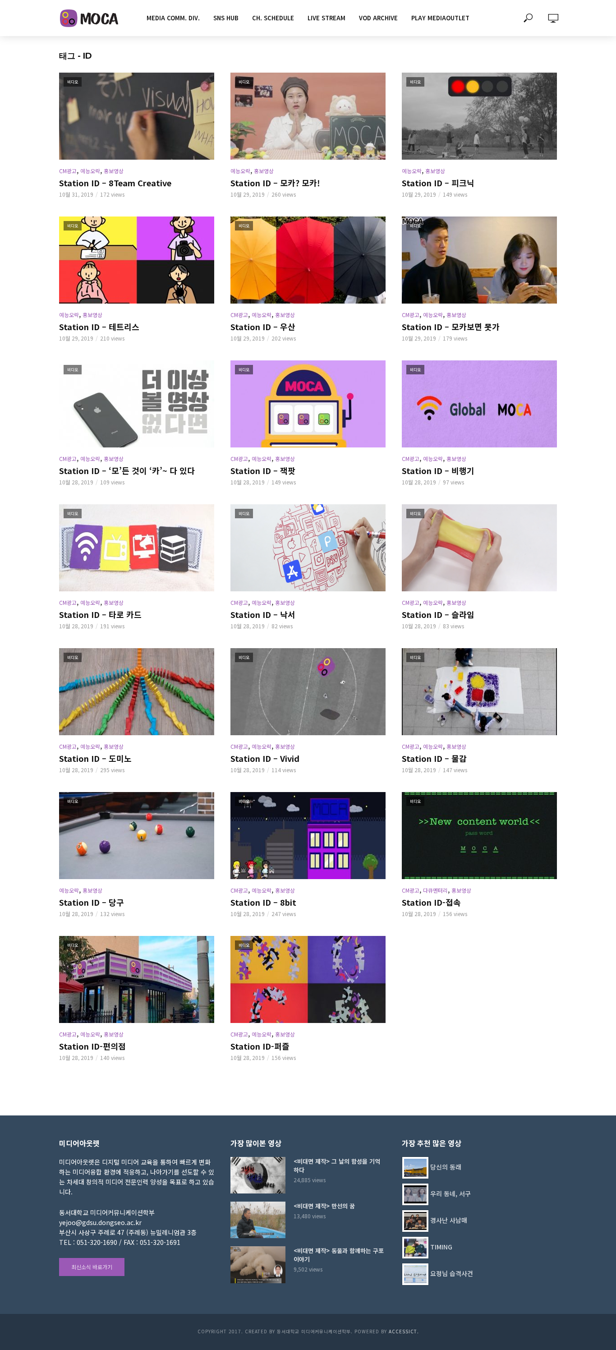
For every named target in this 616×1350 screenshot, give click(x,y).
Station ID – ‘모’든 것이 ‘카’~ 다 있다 (127, 470)
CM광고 (68, 171)
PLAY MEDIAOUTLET (440, 18)
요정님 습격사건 (451, 1273)
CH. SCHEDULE (273, 18)
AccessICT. (404, 1331)
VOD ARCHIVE (378, 18)
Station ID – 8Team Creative (115, 183)
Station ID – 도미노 (95, 758)
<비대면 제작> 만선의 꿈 (324, 1206)
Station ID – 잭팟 (262, 470)
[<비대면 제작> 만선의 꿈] (257, 1220)
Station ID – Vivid (264, 758)
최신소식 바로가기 (91, 1267)
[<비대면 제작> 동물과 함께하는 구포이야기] (257, 1264)
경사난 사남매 (448, 1220)
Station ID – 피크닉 (438, 183)
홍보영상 (114, 171)
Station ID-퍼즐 (260, 1046)
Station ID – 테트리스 (99, 326)
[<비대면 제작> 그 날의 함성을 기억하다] (257, 1175)
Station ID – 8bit (263, 902)
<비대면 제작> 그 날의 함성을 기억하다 (337, 1165)
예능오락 (90, 171)
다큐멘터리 (435, 890)
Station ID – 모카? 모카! (275, 183)
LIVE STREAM (326, 18)
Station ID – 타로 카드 (100, 614)
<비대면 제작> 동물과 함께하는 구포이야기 (339, 1254)
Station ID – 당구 (91, 902)
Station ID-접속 (431, 902)
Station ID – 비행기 (438, 470)
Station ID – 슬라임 (438, 614)
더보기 (308, 1087)
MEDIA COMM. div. (173, 18)
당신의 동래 (445, 1166)
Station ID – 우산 (262, 326)
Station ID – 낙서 (262, 614)
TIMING (441, 1246)
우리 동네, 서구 (450, 1193)
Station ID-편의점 (92, 1046)
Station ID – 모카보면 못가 (451, 326)
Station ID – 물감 (434, 758)
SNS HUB (226, 18)
